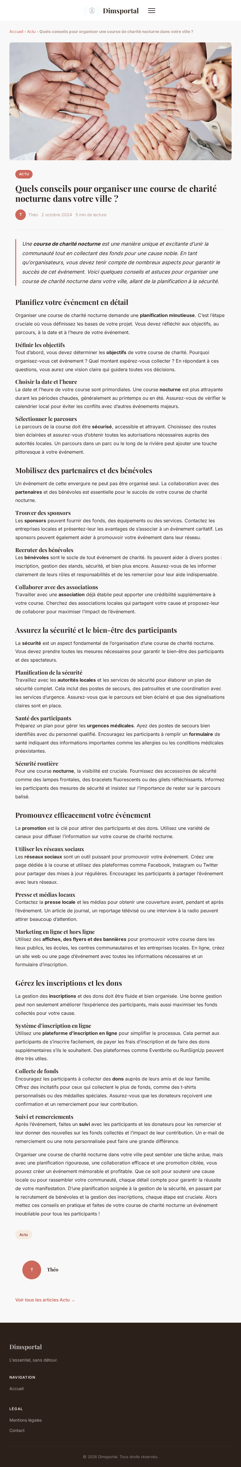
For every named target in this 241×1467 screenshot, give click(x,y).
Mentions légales (25, 1420)
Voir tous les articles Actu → (45, 1300)
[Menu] (152, 10)
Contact (17, 1430)
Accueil (16, 31)
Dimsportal (121, 10)
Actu (31, 31)
